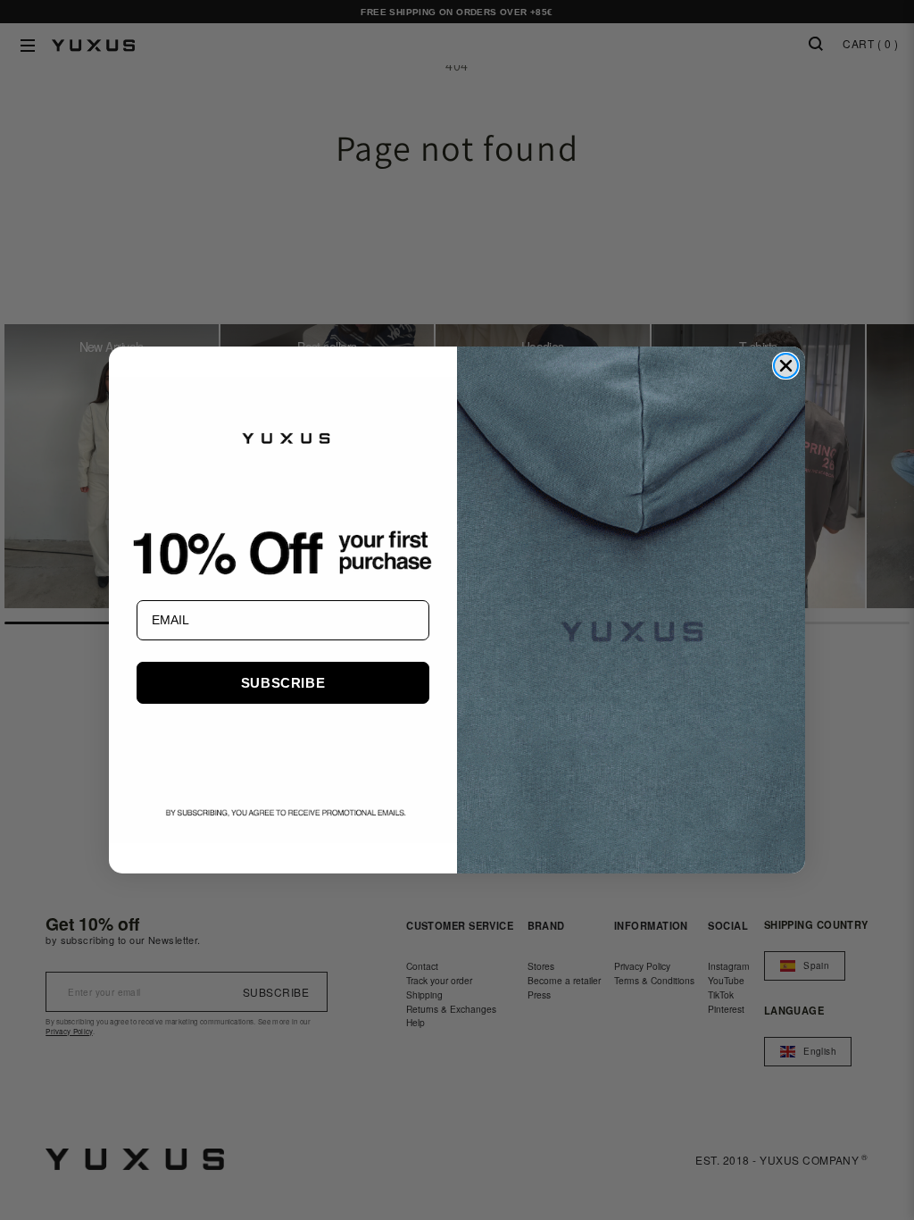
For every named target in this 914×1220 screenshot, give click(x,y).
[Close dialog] (786, 366)
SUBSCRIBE (283, 682)
